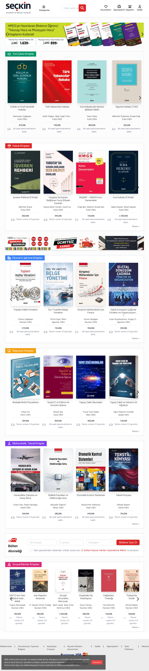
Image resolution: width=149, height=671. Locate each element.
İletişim (145, 646)
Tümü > (135, 226)
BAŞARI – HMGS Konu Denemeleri (90, 199)
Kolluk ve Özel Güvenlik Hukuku (22, 108)
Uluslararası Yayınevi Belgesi (28, 648)
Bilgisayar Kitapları (23, 350)
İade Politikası (129, 648)
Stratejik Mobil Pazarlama (25, 402)
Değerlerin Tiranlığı (108, 597)
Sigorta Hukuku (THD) (127, 106)
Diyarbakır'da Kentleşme (86, 597)
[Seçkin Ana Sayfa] (18, 7)
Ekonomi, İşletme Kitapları (28, 257)
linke (26, 665)
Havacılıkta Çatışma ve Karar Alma (25, 496)
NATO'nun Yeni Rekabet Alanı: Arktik (17, 598)
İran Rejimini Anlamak (40, 597)
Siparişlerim (112, 646)
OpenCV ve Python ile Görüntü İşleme (58, 404)
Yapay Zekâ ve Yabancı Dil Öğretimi (123, 404)
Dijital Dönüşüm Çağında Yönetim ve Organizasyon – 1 (123, 312)
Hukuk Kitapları (21, 145)
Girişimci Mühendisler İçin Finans (90, 311)
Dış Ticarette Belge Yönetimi (58, 311)
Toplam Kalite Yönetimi (25, 309)
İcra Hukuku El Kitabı (123, 197)
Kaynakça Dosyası (52, 648)
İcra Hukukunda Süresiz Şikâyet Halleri (92, 108)
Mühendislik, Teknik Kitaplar (29, 443)
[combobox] (100, 542)
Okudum (97, 662)
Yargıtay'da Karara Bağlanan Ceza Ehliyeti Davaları (58, 200)
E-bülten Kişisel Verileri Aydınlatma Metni (103, 550)
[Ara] (82, 8)
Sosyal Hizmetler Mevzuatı (63, 598)
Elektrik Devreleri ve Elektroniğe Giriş (58, 496)
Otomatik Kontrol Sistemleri (91, 495)
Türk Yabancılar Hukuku (57, 106)
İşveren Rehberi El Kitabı (25, 197)
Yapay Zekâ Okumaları (90, 402)
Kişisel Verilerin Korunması (74, 648)
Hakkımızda (6, 646)
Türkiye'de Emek (131, 597)
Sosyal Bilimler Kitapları (26, 564)
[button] (6, 34)
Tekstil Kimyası (123, 495)
